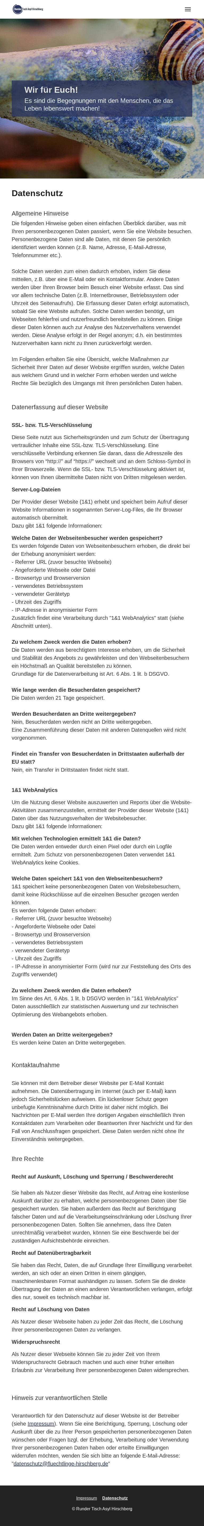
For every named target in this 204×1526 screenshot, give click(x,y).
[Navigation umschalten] (187, 9)
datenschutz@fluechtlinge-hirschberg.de (61, 1464)
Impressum (41, 1424)
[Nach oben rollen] (192, 1514)
